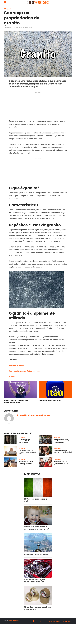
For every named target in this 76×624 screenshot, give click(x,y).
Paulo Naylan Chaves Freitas (23, 27)
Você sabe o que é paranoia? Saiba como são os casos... (27, 441)
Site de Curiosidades (13, 620)
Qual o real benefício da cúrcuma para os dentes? (36, 527)
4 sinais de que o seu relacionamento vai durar (61, 463)
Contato (58, 621)
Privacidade (64, 621)
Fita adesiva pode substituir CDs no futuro (37, 608)
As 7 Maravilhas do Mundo (36, 554)
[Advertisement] (38, 106)
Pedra (12, 377)
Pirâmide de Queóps (17, 365)
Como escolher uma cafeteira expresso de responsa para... (62, 441)
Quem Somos (51, 621)
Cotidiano (7, 9)
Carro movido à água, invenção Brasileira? (34, 580)
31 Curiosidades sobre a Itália (35, 500)
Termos (70, 621)
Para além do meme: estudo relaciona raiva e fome (27, 452)
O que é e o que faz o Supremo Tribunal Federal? (26, 463)
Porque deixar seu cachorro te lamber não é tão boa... (63, 452)
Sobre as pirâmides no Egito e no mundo (24, 371)
